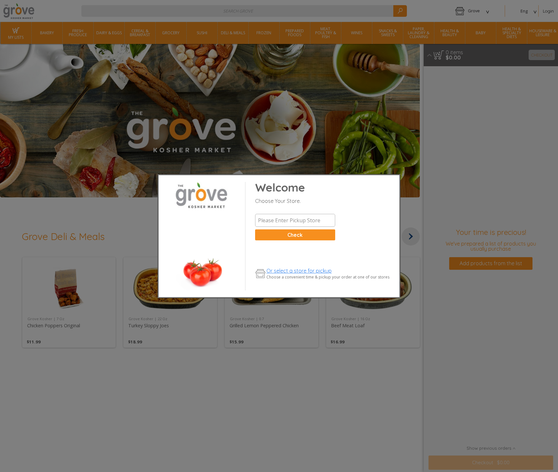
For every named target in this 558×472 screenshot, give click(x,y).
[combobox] (295, 220)
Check (295, 235)
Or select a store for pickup (299, 270)
